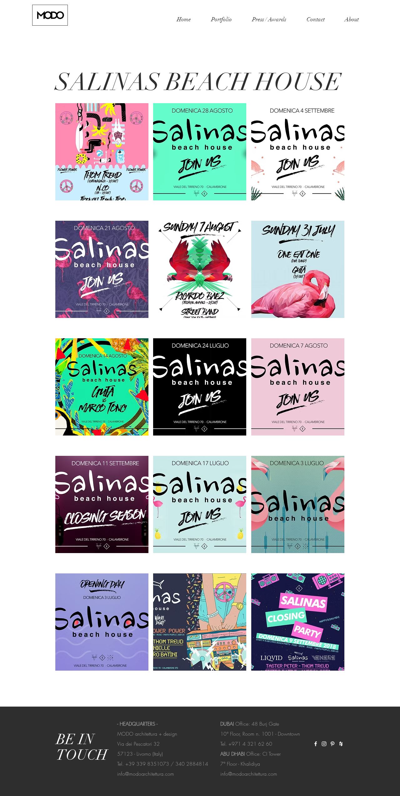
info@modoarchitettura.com (145, 773)
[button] (227, 19)
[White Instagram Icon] (324, 744)
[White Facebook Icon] (315, 744)
